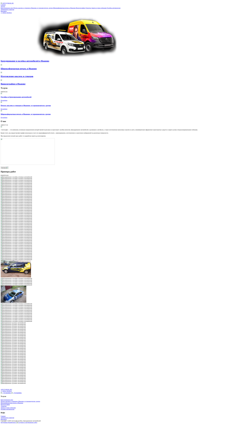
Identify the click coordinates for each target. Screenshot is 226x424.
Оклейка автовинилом (113, 8)
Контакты (4, 11)
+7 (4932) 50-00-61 (6, 12)
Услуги (3, 6)
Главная (3, 5)
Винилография (80, 8)
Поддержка (4, 422)
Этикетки (88, 8)
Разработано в (12, 422)
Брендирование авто (7, 8)
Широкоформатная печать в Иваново (64, 8)
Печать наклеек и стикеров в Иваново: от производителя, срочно (33, 8)
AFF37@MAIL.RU (8, 3)
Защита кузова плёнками (99, 8)
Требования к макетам (7, 9)
